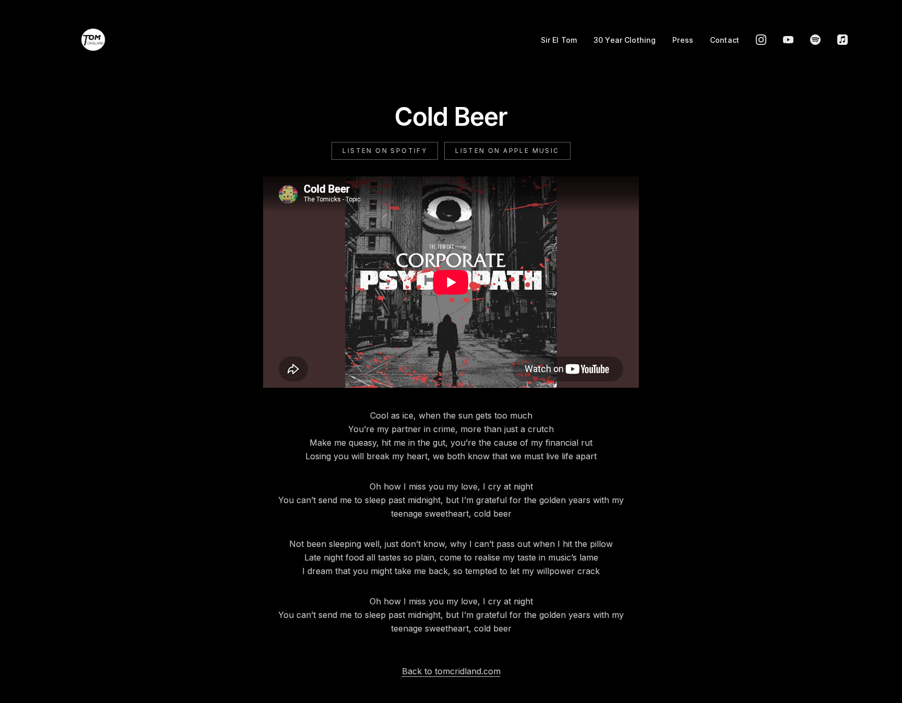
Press (682, 39)
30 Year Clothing (625, 39)
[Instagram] (761, 39)
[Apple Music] (842, 39)
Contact (724, 39)
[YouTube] (788, 39)
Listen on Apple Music (507, 150)
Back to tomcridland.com (451, 671)
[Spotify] (815, 39)
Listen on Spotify (384, 150)
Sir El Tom (559, 39)
